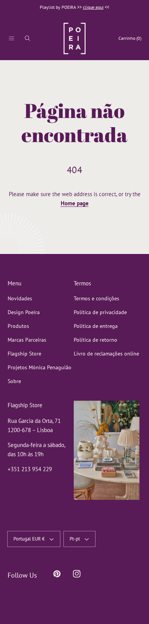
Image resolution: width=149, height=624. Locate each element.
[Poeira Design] (74, 38)
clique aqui (93, 7)
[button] (11, 38)
